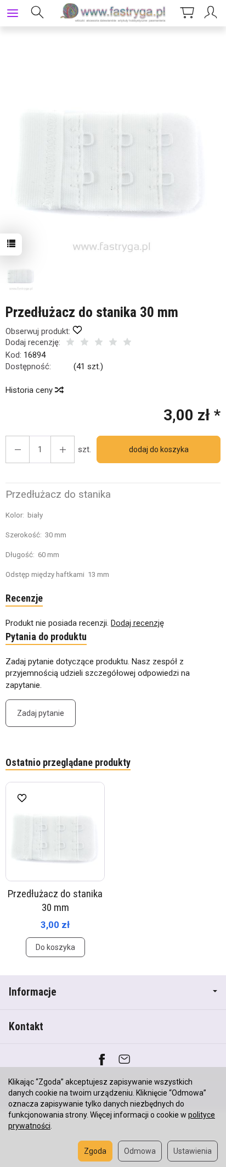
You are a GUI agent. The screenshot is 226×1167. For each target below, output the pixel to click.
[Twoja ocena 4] (113, 343)
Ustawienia (192, 1151)
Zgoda (95, 1151)
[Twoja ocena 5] (127, 343)
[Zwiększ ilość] (17, 449)
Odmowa (140, 1151)
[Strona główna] (113, 13)
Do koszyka (55, 947)
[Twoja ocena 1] (70, 343)
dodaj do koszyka (159, 449)
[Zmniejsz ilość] (62, 449)
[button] (112, 148)
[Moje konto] (212, 13)
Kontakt (26, 1026)
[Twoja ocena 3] (99, 343)
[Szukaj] (37, 13)
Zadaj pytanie (40, 713)
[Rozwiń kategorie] (12, 13)
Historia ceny (30, 390)
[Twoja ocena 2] (84, 343)
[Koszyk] (187, 13)
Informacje (32, 992)
